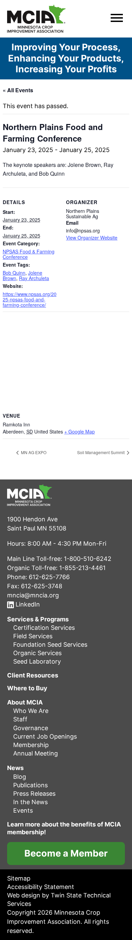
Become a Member (66, 853)
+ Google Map (79, 431)
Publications (30, 785)
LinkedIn (27, 604)
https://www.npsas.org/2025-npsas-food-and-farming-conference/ (30, 299)
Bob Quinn (14, 272)
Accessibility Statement (40, 886)
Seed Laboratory (37, 661)
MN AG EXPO (33, 452)
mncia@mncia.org (33, 595)
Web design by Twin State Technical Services (59, 899)
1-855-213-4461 (82, 567)
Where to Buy (27, 688)
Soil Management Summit (101, 452)
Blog (19, 776)
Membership (31, 744)
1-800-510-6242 (87, 558)
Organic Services (37, 653)
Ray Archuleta (34, 278)
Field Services (32, 636)
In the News (30, 802)
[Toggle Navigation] (117, 19)
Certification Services (44, 627)
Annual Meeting (35, 753)
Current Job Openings (45, 736)
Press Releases (34, 793)
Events (23, 810)
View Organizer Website (91, 237)
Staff (20, 719)
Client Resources (32, 675)
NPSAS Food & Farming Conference (28, 254)
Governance (30, 728)
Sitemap (18, 878)
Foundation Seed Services (50, 644)
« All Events (18, 90)
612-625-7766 (49, 576)
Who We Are (30, 710)
